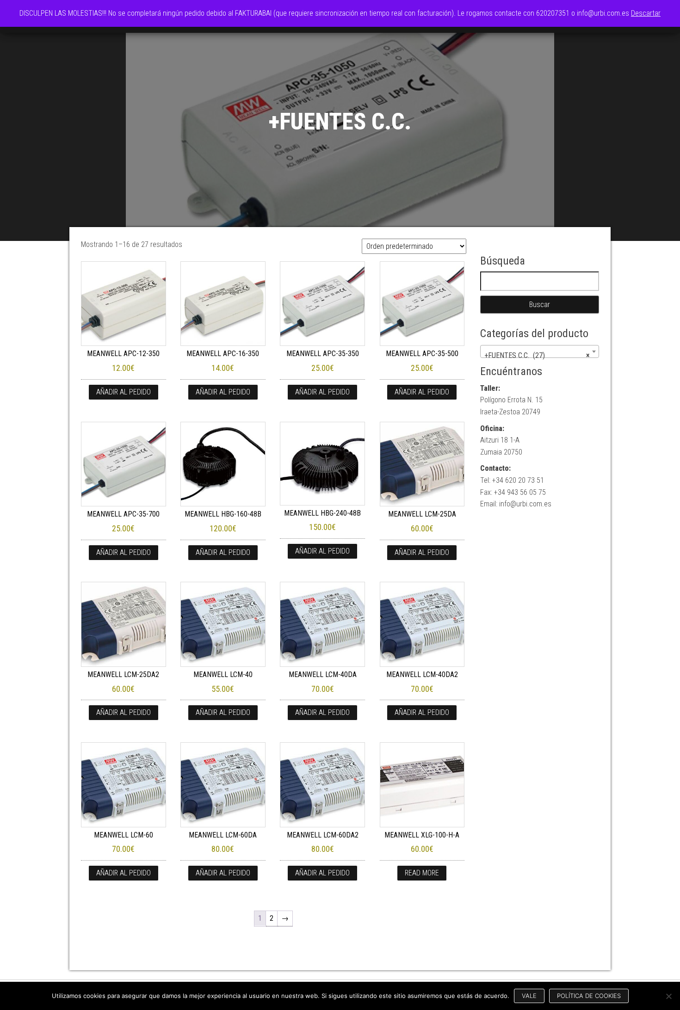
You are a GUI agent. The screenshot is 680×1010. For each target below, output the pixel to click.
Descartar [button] (646, 13)
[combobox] (540, 351)
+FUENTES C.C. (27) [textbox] (537, 355)
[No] (668, 996)
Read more (422, 872)
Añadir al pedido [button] (123, 392)
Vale (529, 995)
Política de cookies (589, 995)
